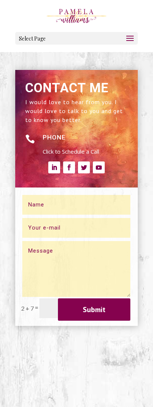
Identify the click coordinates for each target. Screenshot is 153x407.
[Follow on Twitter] (84, 167)
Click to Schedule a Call (71, 151)
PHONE (54, 137)
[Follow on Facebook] (69, 167)
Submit (94, 309)
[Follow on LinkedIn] (54, 167)
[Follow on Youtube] (99, 167)
